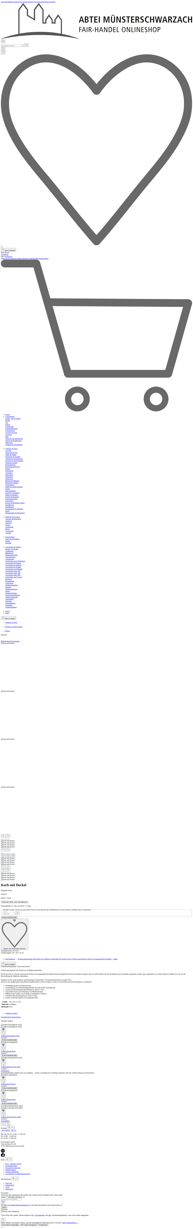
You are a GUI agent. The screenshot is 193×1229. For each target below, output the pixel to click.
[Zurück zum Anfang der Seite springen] (3, 1220)
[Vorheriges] (3, 836)
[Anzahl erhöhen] (17, 913)
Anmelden (4, 255)
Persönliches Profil (15, 259)
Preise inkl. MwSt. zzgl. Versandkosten (14, 902)
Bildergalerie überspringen (10, 641)
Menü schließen (10, 250)
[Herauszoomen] (3, 855)
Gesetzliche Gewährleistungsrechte (17, 1174)
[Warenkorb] (96, 411)
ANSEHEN (5, 1071)
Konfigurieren (43, 1225)
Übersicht (4, 259)
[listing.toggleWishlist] (3, 1031)
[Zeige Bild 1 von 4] (2, 839)
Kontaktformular (11, 1166)
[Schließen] (2, 1227)
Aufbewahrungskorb (8, 1051)
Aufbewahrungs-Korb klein (10, 1067)
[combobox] (11, 46)
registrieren (8, 257)
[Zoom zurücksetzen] (8, 855)
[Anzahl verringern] (5, 913)
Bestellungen (43, 259)
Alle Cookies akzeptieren (29, 1225)
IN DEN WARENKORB (9, 917)
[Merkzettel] (96, 245)
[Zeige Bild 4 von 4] (8, 839)
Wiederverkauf (10, 1170)
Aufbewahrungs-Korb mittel (11, 1117)
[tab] (61, 959)
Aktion (4, 1197)
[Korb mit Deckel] (8, 643)
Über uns (8, 1183)
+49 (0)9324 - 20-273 (8, 1130)
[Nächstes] (8, 836)
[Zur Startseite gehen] (96, 38)
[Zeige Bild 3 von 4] (6, 839)
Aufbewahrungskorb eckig (10, 1036)
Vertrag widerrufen (12, 1172)
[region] (96, 761)
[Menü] (3, 41)
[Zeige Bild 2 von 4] (4, 839)
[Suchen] (23, 46)
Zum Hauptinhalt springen (10, 2)
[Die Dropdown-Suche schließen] (26, 45)
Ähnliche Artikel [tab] (11, 1013)
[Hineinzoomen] (13, 855)
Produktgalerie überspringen (11, 1017)
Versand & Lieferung (12, 1168)
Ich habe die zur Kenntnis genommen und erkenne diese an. (31, 1205)
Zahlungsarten (34, 259)
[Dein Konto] (2, 247)
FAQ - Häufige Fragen (13, 1164)
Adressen (25, 259)
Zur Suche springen (27, 2)
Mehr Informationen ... (70, 1223)
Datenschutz (9, 1185)
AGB (7, 1187)
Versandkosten (40, 1215)
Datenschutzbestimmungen (19, 1205)
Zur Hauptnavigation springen (44, 2)
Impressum (9, 1189)
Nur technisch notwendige (10, 1225)
